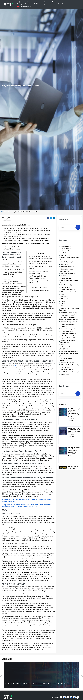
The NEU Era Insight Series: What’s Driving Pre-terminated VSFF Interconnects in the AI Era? (74, 412)
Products (63, 296)
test (62, 344)
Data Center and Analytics (68, 351)
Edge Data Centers (66, 278)
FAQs (29, 286)
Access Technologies (67, 333)
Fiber (62, 276)
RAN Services (65, 248)
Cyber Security (65, 246)
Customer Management (67, 322)
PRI (62, 301)
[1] (50, 313)
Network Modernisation (67, 292)
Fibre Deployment (66, 262)
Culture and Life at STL (67, 312)
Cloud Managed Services (68, 289)
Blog (9, 212)
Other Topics (64, 367)
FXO (62, 306)
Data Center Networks (67, 273)
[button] (19, 3)
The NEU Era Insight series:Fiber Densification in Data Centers (74, 450)
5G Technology (65, 331)
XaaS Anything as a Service (69, 372)
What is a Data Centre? (38, 288)
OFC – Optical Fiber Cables (68, 365)
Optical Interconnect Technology (70, 280)
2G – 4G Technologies (67, 329)
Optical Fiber (64, 374)
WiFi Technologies (66, 369)
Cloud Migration (65, 285)
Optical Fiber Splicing (67, 324)
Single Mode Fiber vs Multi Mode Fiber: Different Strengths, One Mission (74, 430)
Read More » (71, 420)
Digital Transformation (67, 315)
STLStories (64, 326)
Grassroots (64, 264)
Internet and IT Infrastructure (69, 353)
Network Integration (66, 266)
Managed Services (66, 362)
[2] (16, 366)
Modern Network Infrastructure (70, 257)
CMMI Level (64, 287)
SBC (62, 303)
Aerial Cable (64, 255)
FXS (62, 294)
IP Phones (64, 299)
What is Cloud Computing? (39, 290)
